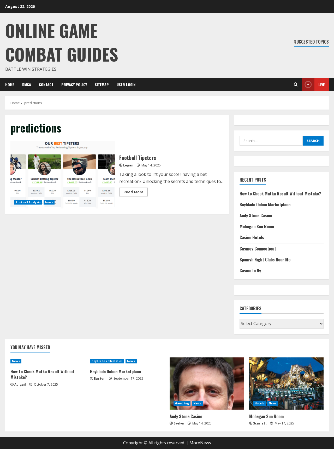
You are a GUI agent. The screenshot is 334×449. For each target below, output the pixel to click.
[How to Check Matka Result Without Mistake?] (47, 361)
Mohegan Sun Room (257, 226)
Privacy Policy (74, 84)
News (49, 202)
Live (321, 84)
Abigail (20, 384)
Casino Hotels (252, 237)
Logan (128, 165)
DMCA (26, 84)
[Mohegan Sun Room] (286, 383)
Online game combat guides (61, 42)
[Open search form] (296, 84)
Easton (99, 378)
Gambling (182, 403)
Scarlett (260, 423)
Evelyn (179, 423)
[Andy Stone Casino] (207, 383)
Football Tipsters (62, 174)
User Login (126, 84)
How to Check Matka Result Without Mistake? (280, 193)
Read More (135, 192)
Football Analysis (28, 202)
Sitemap (102, 84)
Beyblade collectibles (107, 361)
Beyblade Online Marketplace (265, 204)
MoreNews (200, 443)
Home (9, 84)
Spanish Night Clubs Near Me (265, 259)
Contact (46, 84)
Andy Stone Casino (256, 215)
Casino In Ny (250, 270)
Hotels (259, 403)
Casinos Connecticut (258, 249)
